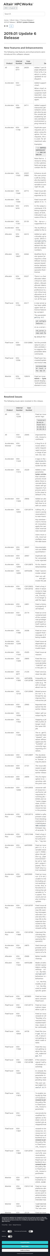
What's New (14, 20)
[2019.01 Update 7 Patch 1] (5, 26)
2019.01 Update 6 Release (25, 22)
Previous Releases (26, 20)
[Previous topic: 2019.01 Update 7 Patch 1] (5, 26)
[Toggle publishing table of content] (11, 26)
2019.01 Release (9, 22)
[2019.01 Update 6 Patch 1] (7, 26)
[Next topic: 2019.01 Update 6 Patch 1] (7, 26)
